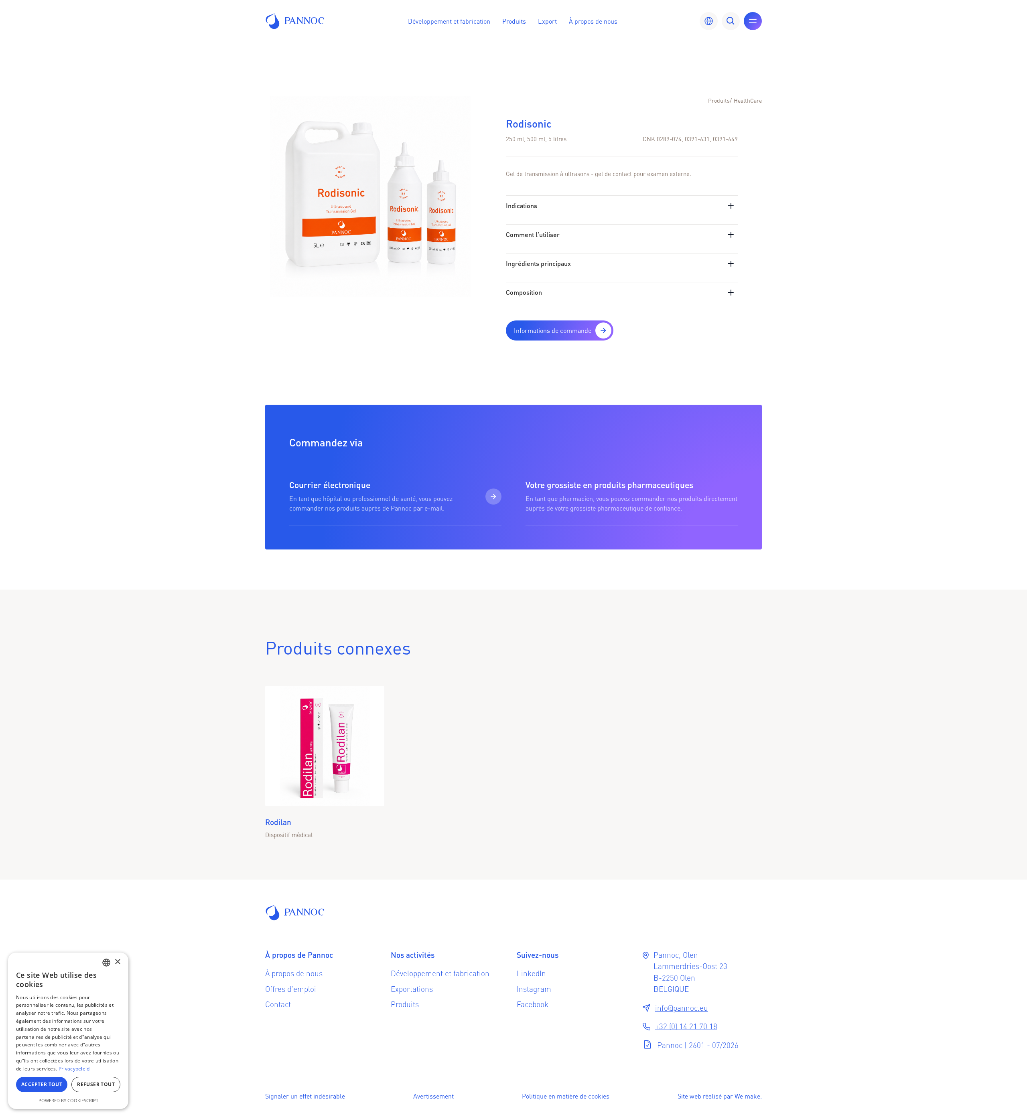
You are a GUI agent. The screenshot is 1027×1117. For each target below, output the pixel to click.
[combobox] (106, 963)
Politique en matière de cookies (565, 1096)
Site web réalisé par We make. (720, 1096)
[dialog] (68, 1031)
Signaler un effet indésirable (305, 1096)
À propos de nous (593, 21)
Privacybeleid (74, 1068)
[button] (449, 21)
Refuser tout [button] (96, 1084)
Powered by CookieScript (68, 1100)
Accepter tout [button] (41, 1084)
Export (547, 21)
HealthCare (748, 100)
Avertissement (433, 1096)
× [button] (117, 962)
